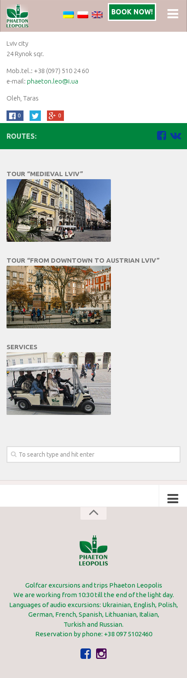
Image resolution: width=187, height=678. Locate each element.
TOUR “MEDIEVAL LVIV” (45, 173)
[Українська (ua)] (68, 14)
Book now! (132, 12)
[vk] (175, 135)
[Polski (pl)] (82, 14)
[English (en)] (97, 14)
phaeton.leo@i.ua (52, 81)
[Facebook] (161, 135)
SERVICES (22, 347)
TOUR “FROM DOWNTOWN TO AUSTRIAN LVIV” (83, 260)
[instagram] (101, 654)
